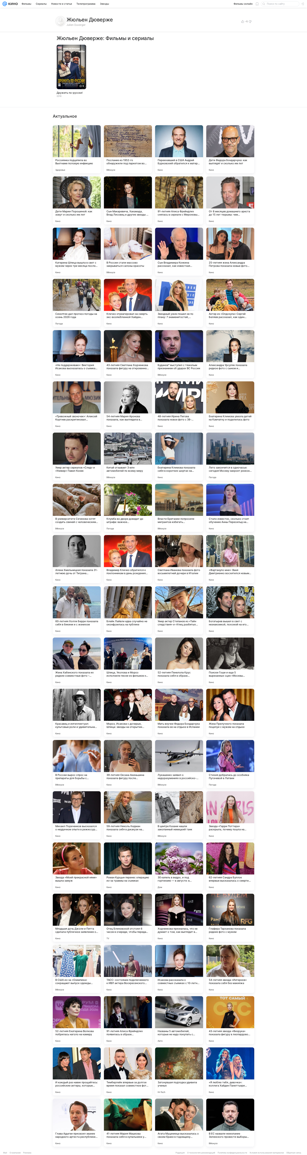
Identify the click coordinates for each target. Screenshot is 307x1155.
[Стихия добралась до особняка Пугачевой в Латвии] (230, 764)
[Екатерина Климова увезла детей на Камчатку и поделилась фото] (230, 405)
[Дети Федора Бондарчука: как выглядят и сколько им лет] (230, 149)
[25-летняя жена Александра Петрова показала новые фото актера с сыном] (230, 252)
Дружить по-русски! (70, 92)
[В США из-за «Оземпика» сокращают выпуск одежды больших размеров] (77, 969)
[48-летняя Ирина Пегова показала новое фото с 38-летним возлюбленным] (179, 405)
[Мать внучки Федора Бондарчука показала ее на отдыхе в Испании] (179, 713)
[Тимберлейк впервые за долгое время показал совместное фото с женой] (128, 1071)
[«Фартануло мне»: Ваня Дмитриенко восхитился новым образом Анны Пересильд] (230, 559)
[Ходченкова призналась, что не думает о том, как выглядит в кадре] (179, 918)
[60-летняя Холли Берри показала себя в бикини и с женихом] (77, 610)
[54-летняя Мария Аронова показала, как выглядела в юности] (128, 405)
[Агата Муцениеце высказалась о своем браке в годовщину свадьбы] (179, 1123)
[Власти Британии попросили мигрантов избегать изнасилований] (179, 508)
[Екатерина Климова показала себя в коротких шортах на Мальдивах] (179, 457)
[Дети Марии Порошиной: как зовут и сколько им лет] (77, 200)
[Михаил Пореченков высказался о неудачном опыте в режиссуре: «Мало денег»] (77, 815)
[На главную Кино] (12, 4)
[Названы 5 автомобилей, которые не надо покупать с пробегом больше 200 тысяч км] (179, 1020)
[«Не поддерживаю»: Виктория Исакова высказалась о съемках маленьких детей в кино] (77, 354)
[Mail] (5, 4)
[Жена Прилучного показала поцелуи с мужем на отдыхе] (230, 713)
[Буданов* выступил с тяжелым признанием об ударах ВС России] (179, 354)
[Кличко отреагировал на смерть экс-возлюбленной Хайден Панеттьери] (128, 303)
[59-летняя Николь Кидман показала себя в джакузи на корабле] (128, 815)
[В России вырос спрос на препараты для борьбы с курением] (77, 764)
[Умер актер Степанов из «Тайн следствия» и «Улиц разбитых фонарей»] (179, 610)
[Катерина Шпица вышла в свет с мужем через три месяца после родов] (77, 252)
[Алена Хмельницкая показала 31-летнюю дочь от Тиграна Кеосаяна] (77, 559)
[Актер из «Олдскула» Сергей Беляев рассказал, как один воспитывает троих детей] (230, 303)
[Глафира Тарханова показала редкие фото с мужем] (230, 918)
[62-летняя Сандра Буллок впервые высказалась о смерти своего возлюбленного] (230, 866)
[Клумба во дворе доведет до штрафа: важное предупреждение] (128, 508)
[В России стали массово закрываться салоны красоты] (128, 252)
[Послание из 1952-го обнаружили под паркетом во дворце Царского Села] (128, 149)
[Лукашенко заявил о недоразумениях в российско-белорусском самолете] (179, 764)
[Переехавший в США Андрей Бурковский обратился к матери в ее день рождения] (179, 149)
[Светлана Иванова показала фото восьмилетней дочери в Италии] (179, 559)
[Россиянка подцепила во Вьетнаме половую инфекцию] (77, 149)
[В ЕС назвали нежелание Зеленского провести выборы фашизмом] (230, 1123)
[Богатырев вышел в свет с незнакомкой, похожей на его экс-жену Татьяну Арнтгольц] (230, 610)
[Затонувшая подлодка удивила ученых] (179, 1071)
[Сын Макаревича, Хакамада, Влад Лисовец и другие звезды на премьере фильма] (128, 200)
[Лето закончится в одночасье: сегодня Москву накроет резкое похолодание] (230, 457)
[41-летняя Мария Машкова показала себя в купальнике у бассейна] (128, 1123)
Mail (5, 1152)
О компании (15, 1152)
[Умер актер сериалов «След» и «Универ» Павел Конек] (77, 457)
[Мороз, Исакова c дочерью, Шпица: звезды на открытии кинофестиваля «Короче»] (128, 713)
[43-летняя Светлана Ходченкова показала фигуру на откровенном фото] (128, 354)
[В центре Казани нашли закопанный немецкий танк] (179, 815)
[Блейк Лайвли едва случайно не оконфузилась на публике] (128, 610)
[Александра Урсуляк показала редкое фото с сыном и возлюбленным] (230, 354)
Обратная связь (293, 1152)
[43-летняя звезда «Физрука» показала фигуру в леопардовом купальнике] (230, 1020)
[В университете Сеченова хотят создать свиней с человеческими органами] (77, 508)
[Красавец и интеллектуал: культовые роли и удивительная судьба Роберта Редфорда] (77, 713)
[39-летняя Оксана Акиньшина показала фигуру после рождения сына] (128, 764)
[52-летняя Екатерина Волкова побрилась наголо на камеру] (77, 1020)
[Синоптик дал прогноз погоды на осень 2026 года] (77, 303)
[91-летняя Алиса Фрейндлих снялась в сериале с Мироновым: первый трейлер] (179, 200)
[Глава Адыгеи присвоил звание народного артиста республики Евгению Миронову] (77, 1123)
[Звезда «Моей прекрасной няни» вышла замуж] (77, 866)
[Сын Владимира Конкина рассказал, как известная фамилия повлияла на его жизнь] (179, 252)
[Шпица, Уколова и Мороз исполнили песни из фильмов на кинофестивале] (128, 662)
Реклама (27, 1152)
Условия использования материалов (267, 1152)
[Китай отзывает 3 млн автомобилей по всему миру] (128, 457)
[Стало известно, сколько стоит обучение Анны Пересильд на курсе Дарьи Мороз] (230, 508)
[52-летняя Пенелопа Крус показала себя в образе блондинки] (179, 662)
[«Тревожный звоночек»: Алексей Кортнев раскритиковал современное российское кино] (77, 405)
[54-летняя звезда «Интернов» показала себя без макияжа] (230, 969)
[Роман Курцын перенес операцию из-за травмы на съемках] (128, 866)
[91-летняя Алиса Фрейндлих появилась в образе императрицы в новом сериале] (128, 1020)
